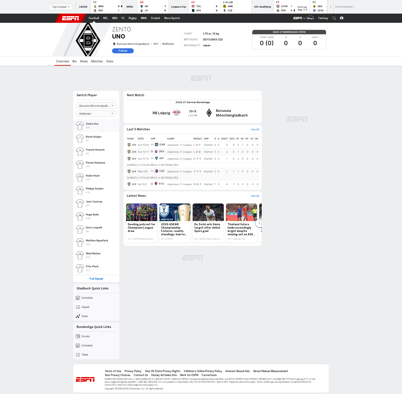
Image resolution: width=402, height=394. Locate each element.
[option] (141, 223)
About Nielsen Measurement (270, 371)
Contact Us (141, 375)
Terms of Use (113, 371)
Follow (123, 50)
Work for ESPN (189, 375)
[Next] (330, 7)
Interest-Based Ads (237, 371)
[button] (334, 18)
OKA (161, 151)
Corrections (209, 375)
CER (161, 171)
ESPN (70, 18)
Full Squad (96, 278)
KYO (161, 183)
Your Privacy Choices (117, 375)
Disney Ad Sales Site (164, 375)
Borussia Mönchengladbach (133, 43)
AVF (161, 158)
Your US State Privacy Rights (162, 371)
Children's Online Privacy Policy (203, 371)
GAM (162, 144)
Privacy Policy (133, 371)
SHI (134, 144)
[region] (192, 162)
